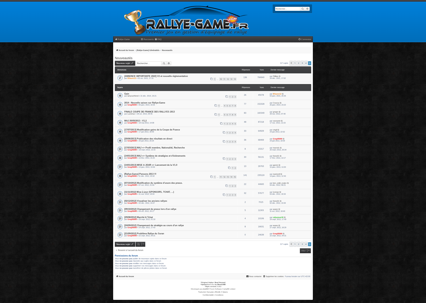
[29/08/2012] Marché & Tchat (138, 217)
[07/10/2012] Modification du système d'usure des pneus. (153, 183)
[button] (291, 63)
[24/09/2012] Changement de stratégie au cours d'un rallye (154, 225)
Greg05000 (132, 105)
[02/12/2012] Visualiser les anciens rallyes (145, 201)
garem (275, 165)
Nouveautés (123, 58)
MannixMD (221, 284)
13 (231, 79)
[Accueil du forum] (186, 20)
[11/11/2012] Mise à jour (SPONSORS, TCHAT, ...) (149, 192)
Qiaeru (225, 292)
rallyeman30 (278, 217)
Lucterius (131, 114)
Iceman (276, 192)
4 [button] (306, 63)
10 (221, 79)
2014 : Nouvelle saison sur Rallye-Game (144, 102)
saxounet (276, 121)
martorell (276, 174)
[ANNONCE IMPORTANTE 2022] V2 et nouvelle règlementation (156, 76)
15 (235, 177)
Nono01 (276, 156)
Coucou (276, 103)
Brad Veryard (220, 282)
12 (228, 79)
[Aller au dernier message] (280, 76)
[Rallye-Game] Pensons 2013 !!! (140, 174)
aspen (275, 209)
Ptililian (275, 76)
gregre (275, 112)
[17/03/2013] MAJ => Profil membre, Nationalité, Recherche (154, 147)
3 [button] (302, 63)
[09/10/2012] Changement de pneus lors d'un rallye (150, 209)
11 (224, 79)
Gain (126, 94)
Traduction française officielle (209, 292)
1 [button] (295, 63)
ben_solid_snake (280, 183)
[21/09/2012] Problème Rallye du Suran (144, 233)
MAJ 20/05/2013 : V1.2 (135, 120)
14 (235, 79)
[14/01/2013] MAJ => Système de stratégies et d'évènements (154, 156)
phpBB (205, 289)
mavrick (276, 148)
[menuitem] (158, 39)
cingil (275, 130)
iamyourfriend (132, 96)
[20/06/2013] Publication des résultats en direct (148, 138)
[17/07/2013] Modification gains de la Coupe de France (152, 129)
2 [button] (298, 63)
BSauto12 (131, 78)
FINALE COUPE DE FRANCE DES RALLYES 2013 (149, 111)
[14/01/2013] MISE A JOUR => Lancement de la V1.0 (150, 165)
